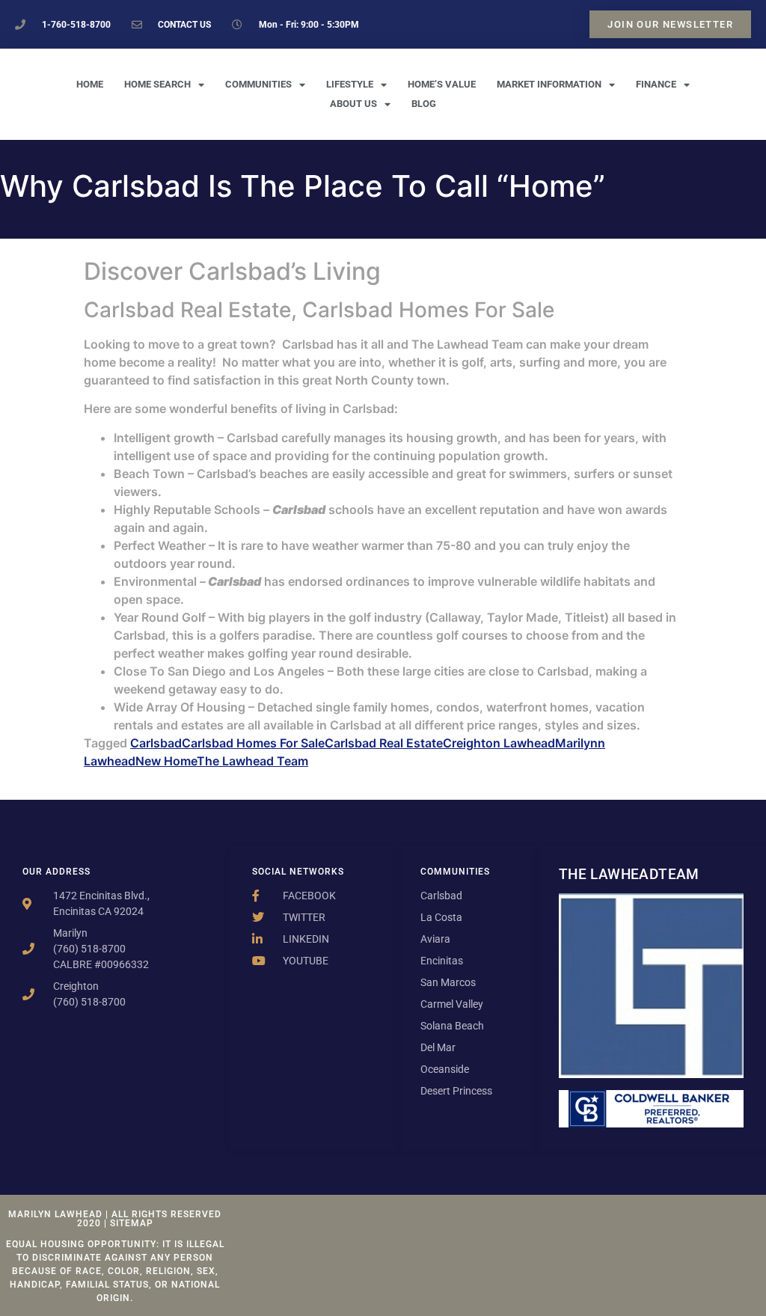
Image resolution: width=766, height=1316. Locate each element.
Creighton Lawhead (499, 742)
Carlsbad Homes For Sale (253, 742)
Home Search (157, 84)
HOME (89, 84)
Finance (656, 84)
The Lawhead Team (252, 760)
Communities (258, 84)
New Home (166, 760)
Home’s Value (442, 84)
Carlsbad (156, 742)
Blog (423, 103)
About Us (353, 103)
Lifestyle (349, 84)
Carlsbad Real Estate (384, 742)
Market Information (549, 84)
